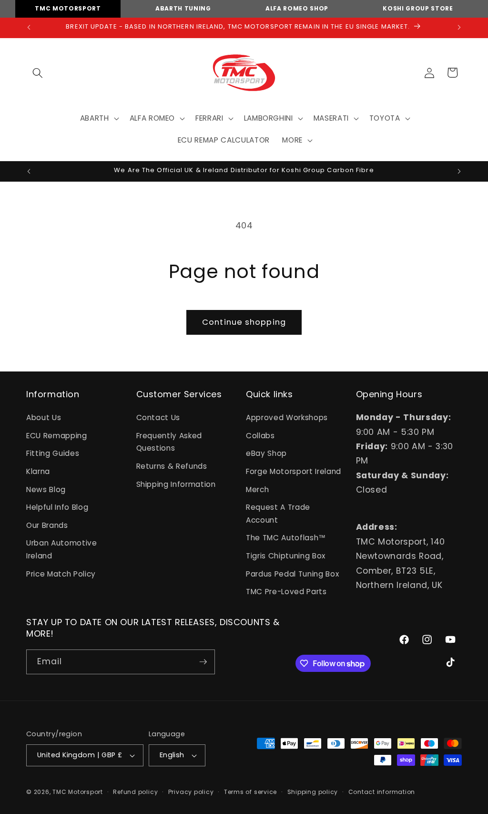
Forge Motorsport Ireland (293, 471)
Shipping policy (312, 792)
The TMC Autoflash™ (286, 538)
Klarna (38, 471)
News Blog (46, 489)
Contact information (382, 792)
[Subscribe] (203, 661)
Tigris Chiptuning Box (285, 556)
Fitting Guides (52, 453)
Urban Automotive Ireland (61, 549)
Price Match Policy (61, 574)
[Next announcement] (459, 28)
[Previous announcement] (29, 28)
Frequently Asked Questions (169, 442)
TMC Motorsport (68, 8)
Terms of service (250, 792)
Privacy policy (191, 792)
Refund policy (135, 792)
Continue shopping (244, 322)
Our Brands (47, 525)
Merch (257, 489)
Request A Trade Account (278, 513)
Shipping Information (176, 484)
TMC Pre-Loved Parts (286, 592)
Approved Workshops (287, 417)
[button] (37, 72)
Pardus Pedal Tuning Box (292, 574)
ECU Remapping (56, 436)
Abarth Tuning (183, 8)
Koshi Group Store (418, 8)
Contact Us (158, 417)
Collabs (260, 436)
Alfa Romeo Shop (296, 8)
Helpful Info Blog (57, 507)
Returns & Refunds (171, 466)
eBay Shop (266, 453)
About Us (43, 417)
